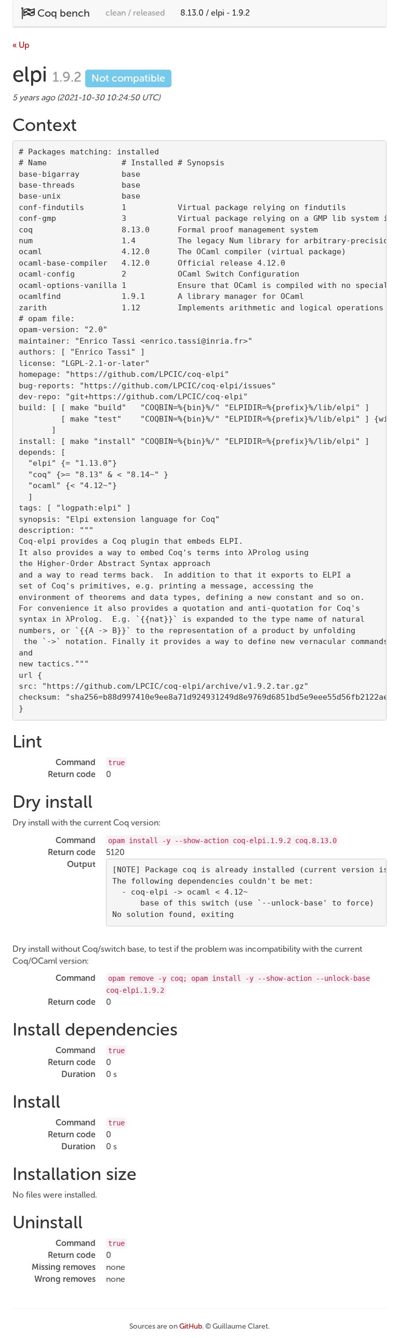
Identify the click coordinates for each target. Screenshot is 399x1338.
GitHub (190, 1326)
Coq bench (62, 13)
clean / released (135, 13)
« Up (20, 45)
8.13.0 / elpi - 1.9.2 (215, 13)
